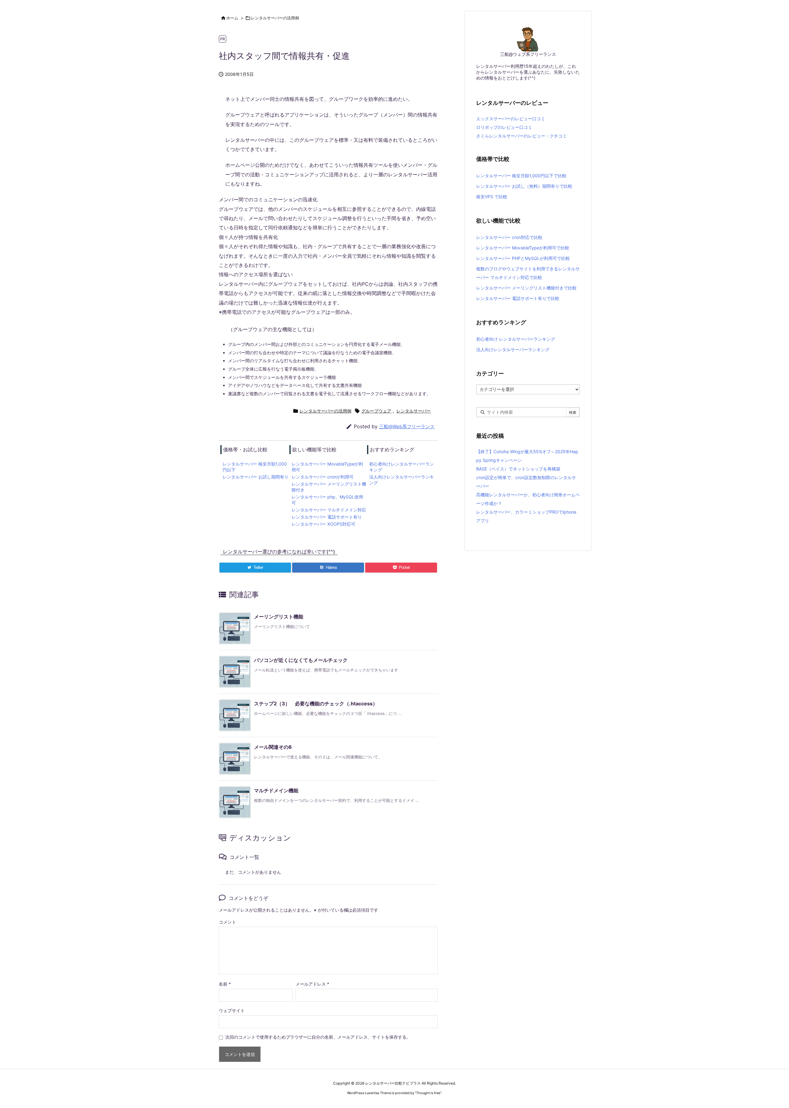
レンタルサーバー (413, 410)
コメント (227, 922)
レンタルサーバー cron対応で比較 (509, 237)
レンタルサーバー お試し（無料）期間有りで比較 (524, 186)
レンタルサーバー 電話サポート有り (327, 516)
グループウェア (376, 410)
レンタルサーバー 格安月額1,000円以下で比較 (521, 175)
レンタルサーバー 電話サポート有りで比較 (517, 298)
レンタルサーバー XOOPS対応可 (323, 524)
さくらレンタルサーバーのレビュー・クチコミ (521, 135)
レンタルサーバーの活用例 (275, 17)
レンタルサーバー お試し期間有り (255, 476)
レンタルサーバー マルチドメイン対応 (329, 509)
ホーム (232, 17)
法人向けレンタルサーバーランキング (513, 349)
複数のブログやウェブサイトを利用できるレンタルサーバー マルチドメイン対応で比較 (528, 273)
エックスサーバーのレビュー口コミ (510, 118)
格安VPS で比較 (491, 196)
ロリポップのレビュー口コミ (504, 127)
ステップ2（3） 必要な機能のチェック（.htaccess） (316, 703)
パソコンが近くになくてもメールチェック (301, 660)
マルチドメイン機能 (276, 790)
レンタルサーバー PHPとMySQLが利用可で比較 (523, 258)
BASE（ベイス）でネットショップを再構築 (518, 468)
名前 (225, 984)
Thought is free (428, 1093)
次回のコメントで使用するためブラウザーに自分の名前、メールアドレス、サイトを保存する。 (318, 1037)
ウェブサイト (232, 1010)
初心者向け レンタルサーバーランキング (515, 339)
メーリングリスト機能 (278, 617)
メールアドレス (312, 984)
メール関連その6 (273, 747)
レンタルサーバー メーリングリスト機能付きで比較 (526, 287)
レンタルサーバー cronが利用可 (323, 476)
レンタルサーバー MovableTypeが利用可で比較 (522, 247)
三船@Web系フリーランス (407, 426)
